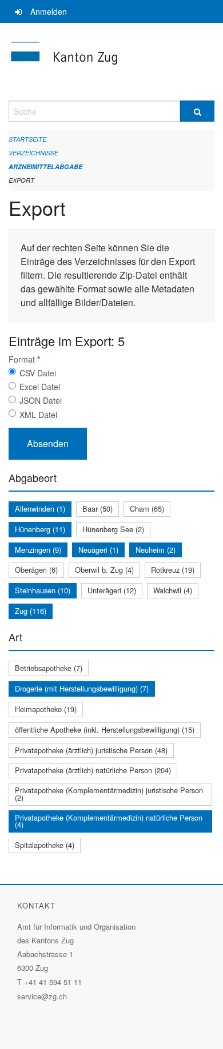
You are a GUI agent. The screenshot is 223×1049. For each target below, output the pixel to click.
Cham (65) (147, 508)
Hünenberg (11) (40, 529)
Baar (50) (97, 508)
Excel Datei (39, 386)
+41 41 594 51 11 (53, 981)
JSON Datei (40, 400)
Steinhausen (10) (42, 590)
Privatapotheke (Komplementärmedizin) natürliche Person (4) (108, 821)
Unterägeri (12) (111, 590)
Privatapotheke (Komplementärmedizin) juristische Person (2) (109, 794)
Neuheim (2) (156, 549)
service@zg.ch (42, 996)
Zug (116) (30, 610)
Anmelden (48, 11)
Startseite (27, 139)
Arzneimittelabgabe (45, 166)
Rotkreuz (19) (172, 569)
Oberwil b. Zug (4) (104, 569)
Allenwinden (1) (40, 508)
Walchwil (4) (172, 590)
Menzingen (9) (38, 549)
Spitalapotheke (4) (44, 844)
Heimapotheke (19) (46, 709)
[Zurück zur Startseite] (111, 62)
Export (21, 180)
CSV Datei (37, 373)
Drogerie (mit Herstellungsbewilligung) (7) (82, 688)
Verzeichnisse (33, 152)
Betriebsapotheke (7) (48, 667)
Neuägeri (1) (98, 549)
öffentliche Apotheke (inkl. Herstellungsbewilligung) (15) (104, 729)
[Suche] (197, 111)
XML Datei (38, 414)
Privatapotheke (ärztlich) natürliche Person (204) (93, 770)
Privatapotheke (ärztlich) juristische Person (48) (91, 750)
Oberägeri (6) (36, 569)
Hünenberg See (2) (113, 529)
